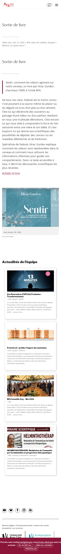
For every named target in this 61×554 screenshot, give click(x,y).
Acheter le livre (11, 173)
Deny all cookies (44, 545)
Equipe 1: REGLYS (18, 350)
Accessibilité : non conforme (12, 528)
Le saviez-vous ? (17, 45)
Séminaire (33, 455)
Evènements (24, 455)
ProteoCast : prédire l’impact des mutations (27, 348)
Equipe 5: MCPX (18, 299)
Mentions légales (8, 525)
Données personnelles (24, 525)
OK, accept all (25, 545)
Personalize (31, 549)
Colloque (15, 455)
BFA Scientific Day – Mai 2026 (20, 399)
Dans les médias (39, 42)
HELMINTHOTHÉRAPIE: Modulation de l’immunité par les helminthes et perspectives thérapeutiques (29, 451)
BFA (28, 42)
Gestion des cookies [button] (41, 525)
